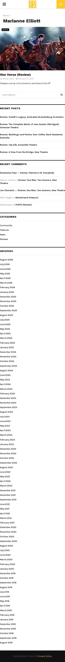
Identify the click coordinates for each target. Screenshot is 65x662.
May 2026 (5, 273)
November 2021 (8, 495)
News (2, 234)
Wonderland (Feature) (26, 197)
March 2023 (6, 435)
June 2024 (5, 375)
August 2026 (6, 259)
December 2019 (7, 573)
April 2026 (5, 278)
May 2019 (4, 601)
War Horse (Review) (15, 74)
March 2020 (6, 559)
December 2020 (8, 527)
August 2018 (6, 642)
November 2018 (8, 628)
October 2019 (6, 578)
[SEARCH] (61, 95)
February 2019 (7, 615)
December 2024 (8, 352)
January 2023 (7, 444)
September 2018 (8, 638)
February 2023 (7, 439)
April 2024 (5, 384)
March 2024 (6, 389)
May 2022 (5, 476)
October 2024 (7, 361)
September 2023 (8, 407)
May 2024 (5, 379)
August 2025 (6, 315)
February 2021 (7, 522)
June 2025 (5, 324)
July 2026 (5, 264)
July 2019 (4, 592)
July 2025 (5, 319)
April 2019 (5, 605)
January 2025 (7, 347)
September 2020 (8, 541)
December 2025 (8, 296)
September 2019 (8, 582)
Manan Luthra (8, 79)
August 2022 (6, 467)
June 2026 (5, 269)
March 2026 (6, 282)
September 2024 (8, 366)
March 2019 (6, 610)
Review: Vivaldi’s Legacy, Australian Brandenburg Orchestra (31, 117)
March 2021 (6, 518)
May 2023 (5, 425)
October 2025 (7, 306)
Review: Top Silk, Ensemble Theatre (18, 144)
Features (4, 230)
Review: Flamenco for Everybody (37, 172)
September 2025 (8, 310)
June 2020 (5, 555)
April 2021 (5, 513)
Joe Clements (7, 190)
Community (6, 225)
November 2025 (8, 301)
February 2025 (7, 343)
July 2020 (5, 550)
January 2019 (6, 619)
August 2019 (6, 587)
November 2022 (8, 453)
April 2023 (5, 430)
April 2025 (5, 333)
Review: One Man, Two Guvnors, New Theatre (41, 190)
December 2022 (8, 449)
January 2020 (7, 568)
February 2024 (7, 393)
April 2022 (5, 481)
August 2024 (6, 370)
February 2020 (7, 564)
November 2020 (8, 532)
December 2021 (7, 490)
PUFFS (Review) (23, 204)
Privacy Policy (45, 656)
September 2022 (8, 462)
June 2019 (5, 596)
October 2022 (7, 458)
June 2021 (5, 504)
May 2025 (5, 329)
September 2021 (8, 499)
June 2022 (5, 472)
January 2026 (7, 292)
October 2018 (7, 633)
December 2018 (8, 624)
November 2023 (8, 402)
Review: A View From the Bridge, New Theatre (24, 152)
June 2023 (5, 421)
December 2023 (8, 398)
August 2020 (6, 545)
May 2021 (4, 508)
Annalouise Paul (8, 172)
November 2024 (8, 356)
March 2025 (6, 338)
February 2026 (7, 287)
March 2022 (6, 485)
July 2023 (5, 416)
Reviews (5, 30)
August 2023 (6, 412)
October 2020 (7, 536)
